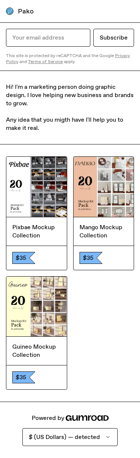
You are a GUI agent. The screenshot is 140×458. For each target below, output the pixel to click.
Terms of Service (45, 61)
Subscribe (114, 37)
